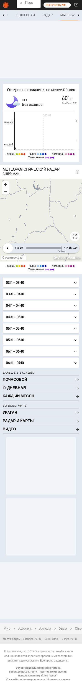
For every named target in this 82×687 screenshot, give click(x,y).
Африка (24, 628)
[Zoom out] (5, 191)
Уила (63, 628)
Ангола (45, 628)
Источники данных (58, 679)
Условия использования (31, 667)
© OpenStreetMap (12, 257)
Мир (6, 628)
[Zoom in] (5, 184)
